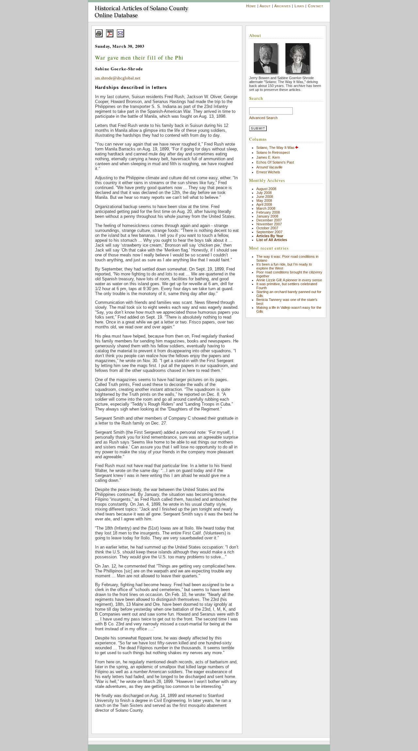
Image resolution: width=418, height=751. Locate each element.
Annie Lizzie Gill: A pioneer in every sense (289, 280)
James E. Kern (268, 157)
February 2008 (268, 212)
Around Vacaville (269, 167)
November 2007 (269, 224)
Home (251, 6)
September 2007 (269, 232)
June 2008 (264, 197)
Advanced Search (263, 118)
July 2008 (264, 193)
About (265, 6)
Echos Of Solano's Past (275, 162)
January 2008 (267, 216)
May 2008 (264, 200)
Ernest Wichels (268, 172)
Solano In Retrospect (273, 152)
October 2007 (267, 228)
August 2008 (266, 189)
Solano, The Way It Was (275, 147)
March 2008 (265, 208)
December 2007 (269, 220)
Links (299, 6)
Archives (282, 6)
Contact (315, 6)
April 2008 (264, 204)
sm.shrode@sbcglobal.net (117, 78)
